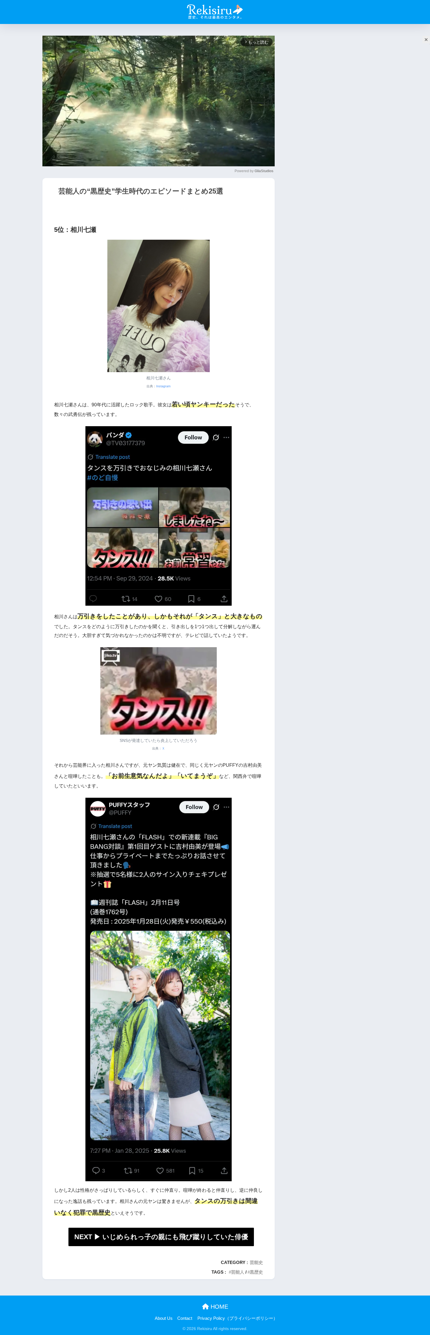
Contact (184, 1318)
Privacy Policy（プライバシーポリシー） (237, 1318)
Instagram (163, 386)
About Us (164, 1318)
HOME (218, 1306)
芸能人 (237, 1272)
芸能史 (256, 1262)
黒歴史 (256, 1272)
